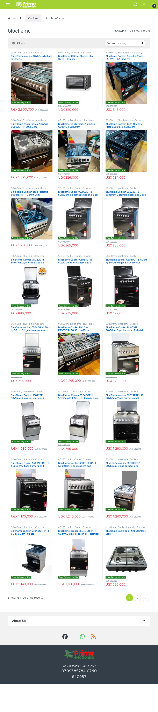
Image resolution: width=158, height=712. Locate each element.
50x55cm (16, 391)
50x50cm (111, 52)
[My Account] (144, 4)
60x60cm (16, 120)
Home (11, 18)
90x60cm (16, 52)
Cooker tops (124, 527)
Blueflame (123, 52)
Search (135, 4)
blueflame (28, 52)
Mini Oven (86, 52)
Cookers (33, 18)
